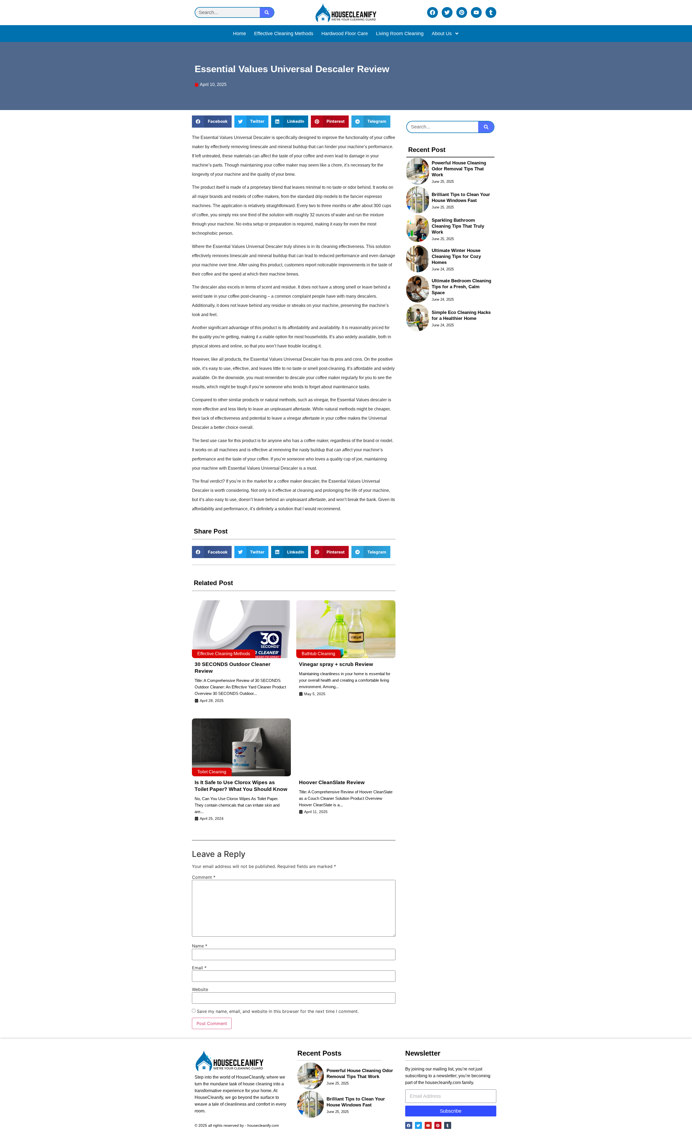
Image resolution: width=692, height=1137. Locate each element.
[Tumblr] (490, 12)
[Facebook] (432, 12)
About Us (442, 33)
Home (239, 33)
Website (200, 989)
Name (199, 946)
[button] (212, 121)
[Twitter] (447, 12)
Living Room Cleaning (400, 33)
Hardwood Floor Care (344, 33)
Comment (203, 877)
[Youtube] (476, 12)
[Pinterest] (461, 12)
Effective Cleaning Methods (283, 33)
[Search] (267, 12)
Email (199, 968)
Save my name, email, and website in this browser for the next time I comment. (278, 1011)
